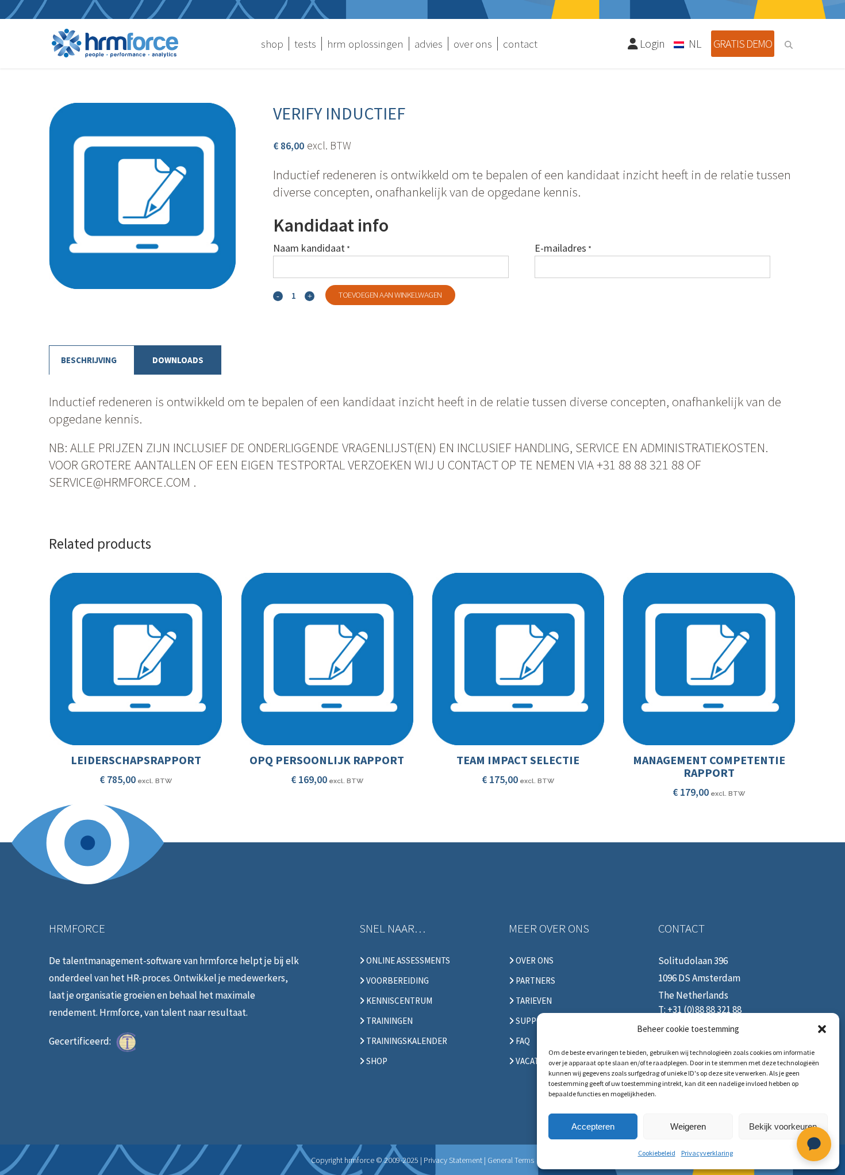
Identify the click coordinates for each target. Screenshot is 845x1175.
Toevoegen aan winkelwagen (390, 295)
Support (533, 1021)
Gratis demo (742, 43)
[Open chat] (814, 1144)
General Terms (510, 1160)
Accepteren (592, 1126)
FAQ (522, 1041)
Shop (375, 1061)
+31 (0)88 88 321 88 (704, 1009)
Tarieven (533, 1001)
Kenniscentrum (398, 1001)
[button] (822, 1029)
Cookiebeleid (656, 1153)
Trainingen (388, 1021)
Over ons (534, 961)
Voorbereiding (396, 981)
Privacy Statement (453, 1160)
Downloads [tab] (177, 360)
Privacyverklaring (707, 1153)
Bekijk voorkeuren (783, 1126)
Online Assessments (407, 961)
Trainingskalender (405, 1041)
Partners (534, 981)
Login (651, 43)
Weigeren (688, 1126)
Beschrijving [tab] (89, 360)
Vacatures (536, 1061)
